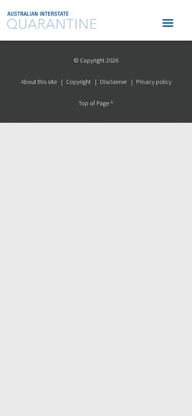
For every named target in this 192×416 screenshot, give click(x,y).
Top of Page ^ (96, 103)
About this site (39, 82)
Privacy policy (153, 82)
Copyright (78, 82)
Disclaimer (113, 82)
